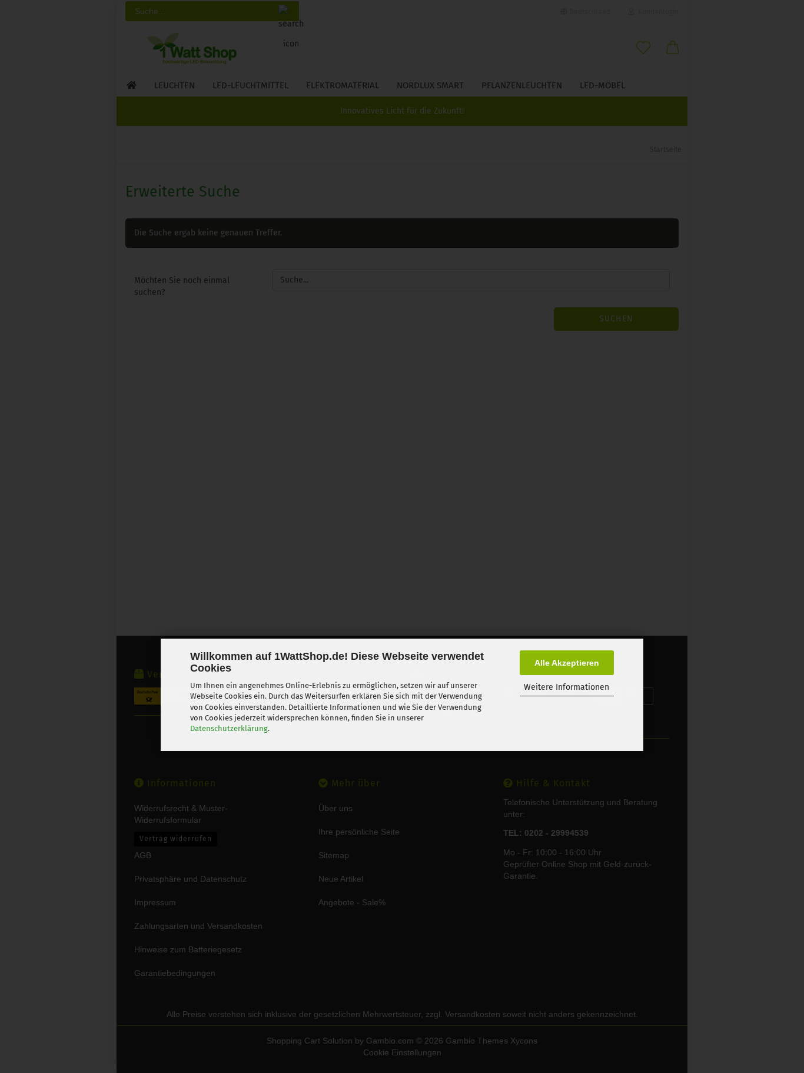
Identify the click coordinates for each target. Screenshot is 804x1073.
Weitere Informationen (566, 687)
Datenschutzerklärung (229, 728)
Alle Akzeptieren (566, 662)
